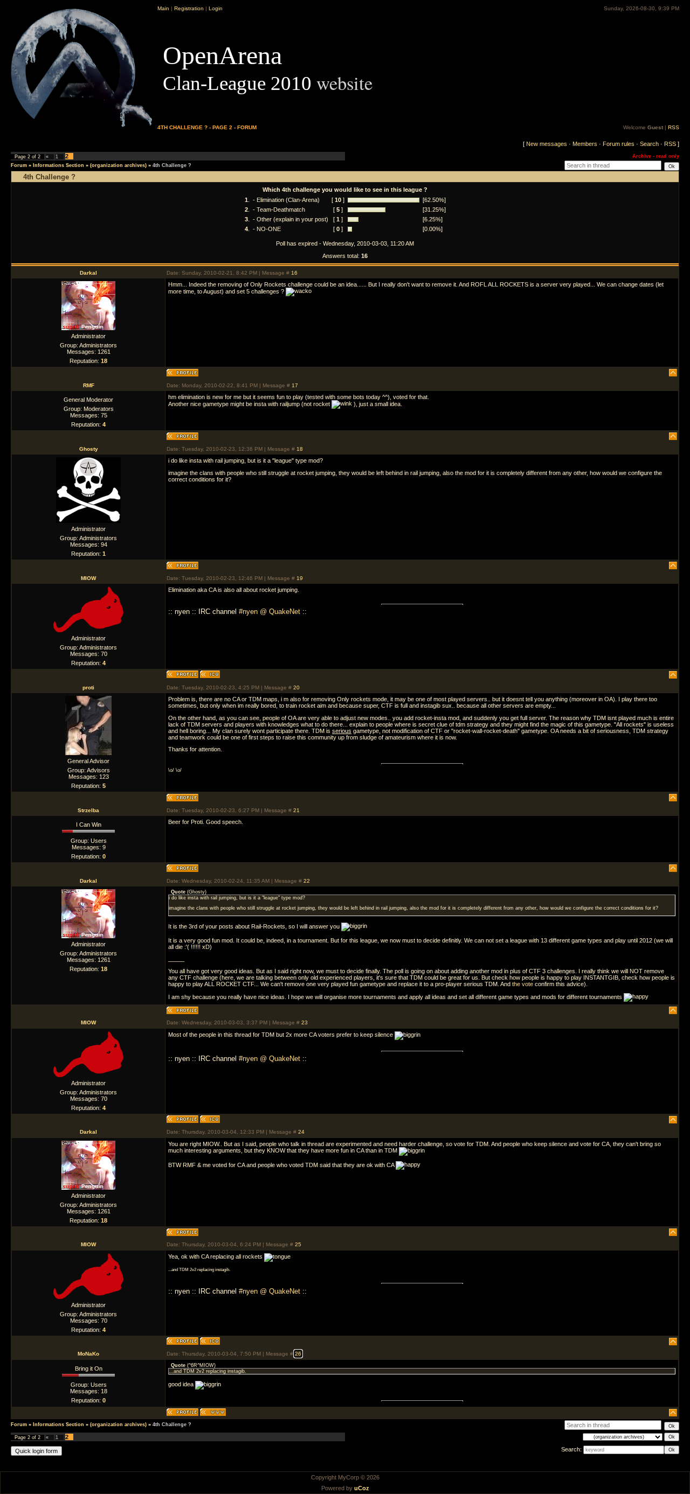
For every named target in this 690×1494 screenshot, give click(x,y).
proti (88, 687)
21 (296, 810)
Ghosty (88, 449)
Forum (19, 165)
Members (584, 144)
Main (163, 8)
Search (649, 144)
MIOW (88, 578)
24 (301, 1132)
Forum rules (618, 144)
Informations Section (58, 165)
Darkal (88, 273)
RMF (88, 385)
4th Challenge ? (172, 165)
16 (294, 273)
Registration (189, 8)
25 (298, 1244)
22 (306, 881)
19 (299, 578)
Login (216, 8)
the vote (522, 984)
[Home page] (213, 1412)
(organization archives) (118, 165)
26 (298, 1354)
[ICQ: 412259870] (210, 674)
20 (296, 687)
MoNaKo (88, 1354)
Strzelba (88, 810)
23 (304, 1022)
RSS (673, 127)
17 (295, 385)
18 (299, 449)
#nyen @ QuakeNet (269, 612)
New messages (546, 144)
